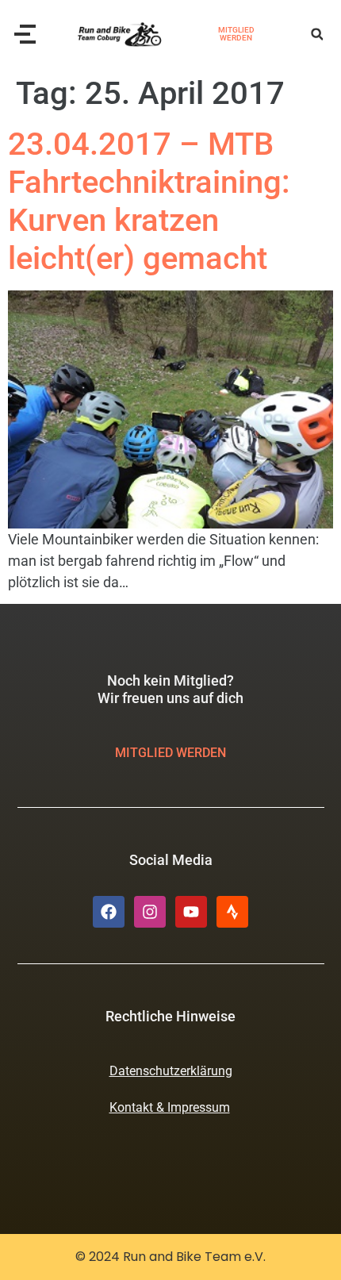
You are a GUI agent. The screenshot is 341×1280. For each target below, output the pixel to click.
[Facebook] (109, 912)
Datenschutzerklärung (170, 1070)
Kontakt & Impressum (169, 1107)
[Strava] (232, 912)
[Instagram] (150, 912)
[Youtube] (191, 912)
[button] (316, 34)
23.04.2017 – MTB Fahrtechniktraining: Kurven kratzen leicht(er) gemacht (149, 201)
